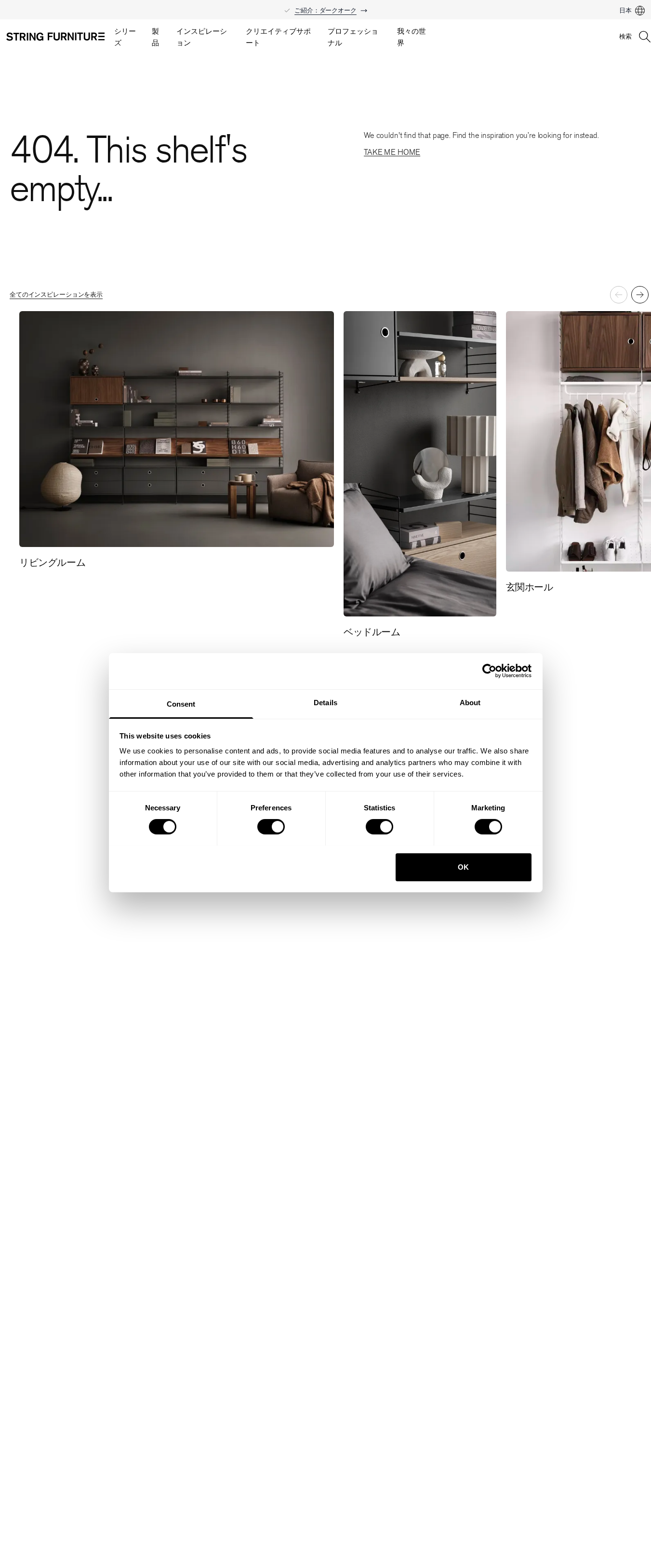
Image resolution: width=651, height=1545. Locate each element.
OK (463, 866)
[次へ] (640, 294)
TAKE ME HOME (392, 152)
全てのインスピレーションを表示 (56, 294)
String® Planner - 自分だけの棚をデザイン (325, 6)
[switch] (271, 826)
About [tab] (470, 702)
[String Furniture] (55, 36)
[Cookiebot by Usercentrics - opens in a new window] (489, 671)
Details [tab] (325, 702)
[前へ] (618, 294)
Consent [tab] (181, 703)
